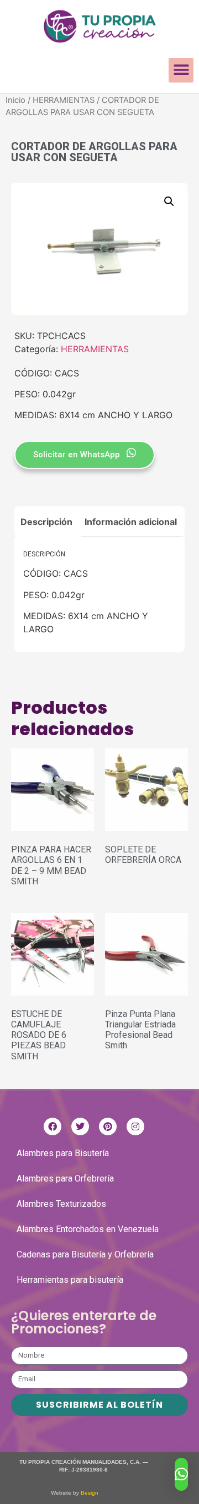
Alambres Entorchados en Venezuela (88, 1229)
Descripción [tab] (46, 521)
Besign (88, 1493)
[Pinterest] (108, 1126)
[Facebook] (52, 1126)
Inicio (15, 100)
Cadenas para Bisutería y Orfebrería (85, 1254)
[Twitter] (80, 1126)
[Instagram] (135, 1126)
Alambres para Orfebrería (65, 1178)
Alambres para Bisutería (63, 1153)
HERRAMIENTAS (64, 100)
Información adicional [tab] (131, 521)
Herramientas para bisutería (70, 1280)
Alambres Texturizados (61, 1204)
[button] (181, 70)
